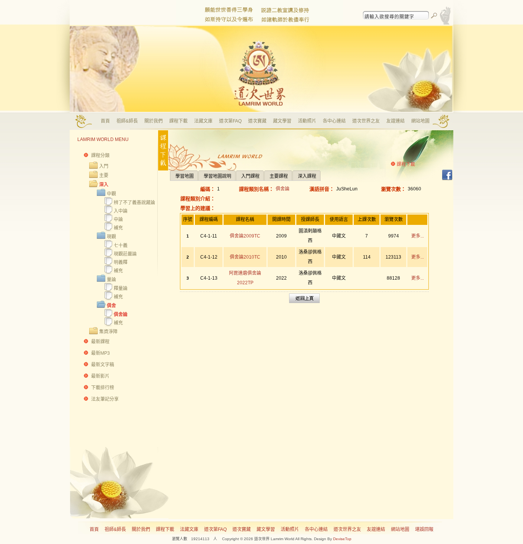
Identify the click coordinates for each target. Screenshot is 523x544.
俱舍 (111, 305)
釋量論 (120, 288)
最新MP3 (100, 353)
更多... (417, 236)
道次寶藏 (257, 121)
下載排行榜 (102, 387)
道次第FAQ (230, 121)
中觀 (111, 194)
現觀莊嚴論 (125, 254)
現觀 (111, 236)
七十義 (120, 245)
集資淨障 (108, 331)
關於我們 (153, 121)
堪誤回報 (424, 529)
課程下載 (178, 121)
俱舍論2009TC (245, 236)
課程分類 (100, 155)
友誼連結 (395, 121)
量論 (111, 279)
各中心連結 (334, 121)
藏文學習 (282, 121)
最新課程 (100, 341)
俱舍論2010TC (245, 257)
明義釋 (120, 262)
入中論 (120, 211)
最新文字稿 (102, 364)
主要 (103, 175)
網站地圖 (420, 121)
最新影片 (100, 376)
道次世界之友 (366, 121)
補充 (118, 228)
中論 (118, 219)
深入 (103, 184)
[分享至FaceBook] (447, 179)
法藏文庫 (203, 121)
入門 (103, 166)
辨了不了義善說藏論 (134, 202)
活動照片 (307, 121)
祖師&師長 (127, 121)
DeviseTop (342, 539)
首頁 (105, 121)
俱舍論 (120, 314)
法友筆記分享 (105, 399)
